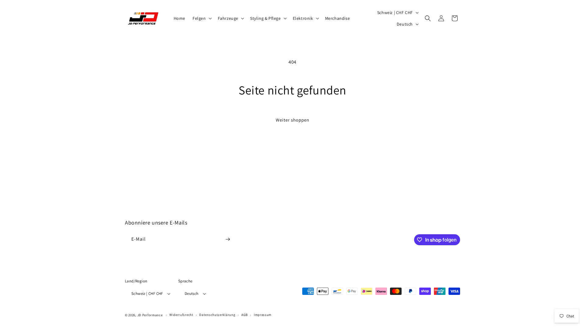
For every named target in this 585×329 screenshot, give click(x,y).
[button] (201, 18)
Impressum (262, 315)
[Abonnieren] (227, 239)
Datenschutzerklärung (217, 315)
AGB (244, 315)
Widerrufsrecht (181, 315)
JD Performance (150, 315)
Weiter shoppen (292, 120)
